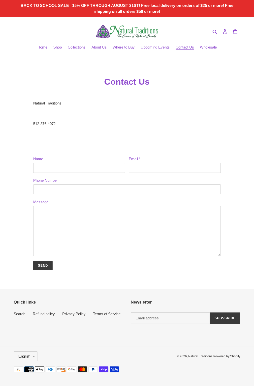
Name (38, 159)
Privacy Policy (74, 314)
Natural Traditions (200, 356)
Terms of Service (107, 314)
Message (40, 202)
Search (19, 314)
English (24, 356)
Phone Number (45, 180)
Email (134, 159)
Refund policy (44, 314)
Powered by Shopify (226, 356)
